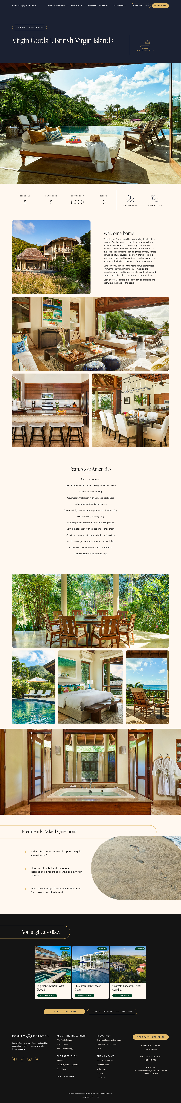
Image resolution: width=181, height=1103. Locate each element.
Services (60, 1060)
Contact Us (101, 1077)
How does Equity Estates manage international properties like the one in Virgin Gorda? (56, 871)
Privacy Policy (86, 1097)
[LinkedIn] (22, 1059)
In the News (101, 1069)
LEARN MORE (160, 5)
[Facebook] (14, 1059)
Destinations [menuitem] (92, 5)
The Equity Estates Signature (68, 1065)
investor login (141, 5)
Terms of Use (95, 1097)
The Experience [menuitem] (76, 5)
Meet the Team (103, 1065)
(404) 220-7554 (150, 1049)
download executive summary (112, 1012)
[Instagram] (37, 1059)
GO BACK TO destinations (31, 27)
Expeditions (61, 1069)
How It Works (62, 1044)
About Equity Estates (105, 1060)
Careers (100, 1073)
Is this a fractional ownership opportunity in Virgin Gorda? (56, 853)
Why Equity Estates (64, 1040)
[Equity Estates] (24, 6)
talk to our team (64, 1012)
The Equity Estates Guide (106, 1044)
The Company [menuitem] (118, 5)
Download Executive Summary (109, 1040)
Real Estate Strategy (65, 1049)
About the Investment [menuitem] (56, 5)
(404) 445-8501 (150, 1060)
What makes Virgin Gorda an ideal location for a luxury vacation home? (56, 890)
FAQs (99, 1049)
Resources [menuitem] (103, 5)
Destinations (65, 1076)
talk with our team (150, 1037)
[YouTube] (29, 1059)
